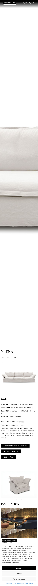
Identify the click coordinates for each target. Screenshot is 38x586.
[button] (33, 5)
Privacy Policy (19, 583)
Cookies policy (9, 583)
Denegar (19, 574)
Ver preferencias (19, 579)
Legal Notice (29, 583)
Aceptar (19, 568)
